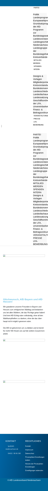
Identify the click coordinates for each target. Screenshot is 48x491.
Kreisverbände (40, 180)
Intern (37, 69)
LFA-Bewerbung (38, 123)
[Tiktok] (39, 487)
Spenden (38, 189)
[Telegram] (9, 487)
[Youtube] (27, 487)
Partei (36, 8)
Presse (37, 238)
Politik (36, 14)
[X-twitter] (33, 487)
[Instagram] (21, 487)
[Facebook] (15, 487)
